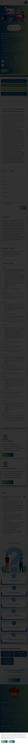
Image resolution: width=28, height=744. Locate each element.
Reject (11, 741)
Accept (4, 741)
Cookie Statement (11, 737)
